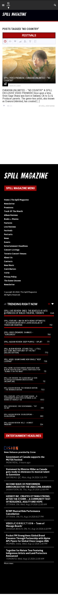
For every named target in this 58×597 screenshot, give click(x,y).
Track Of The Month (13, 211)
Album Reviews (11, 215)
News (6, 238)
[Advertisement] (29, 138)
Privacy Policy (10, 277)
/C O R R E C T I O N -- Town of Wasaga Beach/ (25, 524)
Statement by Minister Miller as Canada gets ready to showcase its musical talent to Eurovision (27, 472)
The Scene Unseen (12, 281)
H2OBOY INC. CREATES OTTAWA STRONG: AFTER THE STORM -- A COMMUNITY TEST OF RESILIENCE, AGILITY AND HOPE (28, 499)
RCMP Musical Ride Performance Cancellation (23, 512)
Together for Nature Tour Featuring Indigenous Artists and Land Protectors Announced (26, 553)
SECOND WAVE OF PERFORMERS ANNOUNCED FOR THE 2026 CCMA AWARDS (28, 485)
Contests (8, 261)
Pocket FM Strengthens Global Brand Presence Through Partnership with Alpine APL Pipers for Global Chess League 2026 (28, 538)
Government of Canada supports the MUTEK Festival (25, 458)
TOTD (7, 273)
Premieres (8, 207)
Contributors (10, 269)
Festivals (8, 230)
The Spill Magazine (28, 292)
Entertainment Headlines (16, 246)
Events (7, 242)
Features (8, 223)
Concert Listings (11, 250)
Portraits (8, 234)
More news (8, 563)
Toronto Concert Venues (15, 254)
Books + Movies (11, 219)
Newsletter (9, 204)
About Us (8, 257)
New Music (9, 265)
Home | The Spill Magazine (16, 200)
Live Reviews (10, 227)
